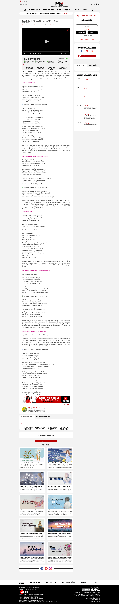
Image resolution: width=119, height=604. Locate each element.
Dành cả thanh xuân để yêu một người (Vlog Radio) (32, 510)
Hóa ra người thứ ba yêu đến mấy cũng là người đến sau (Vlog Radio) (32, 486)
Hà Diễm (86, 79)
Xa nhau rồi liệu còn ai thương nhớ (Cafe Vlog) (60, 533)
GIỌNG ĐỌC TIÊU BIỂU (87, 75)
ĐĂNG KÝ (92, 32)
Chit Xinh (86, 114)
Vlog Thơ (64, 13)
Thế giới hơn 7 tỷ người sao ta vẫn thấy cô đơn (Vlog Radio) (32, 533)
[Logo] (65, 30)
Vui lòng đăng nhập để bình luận (46, 441)
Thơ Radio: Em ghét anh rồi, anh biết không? (52, 428)
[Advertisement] (46, 575)
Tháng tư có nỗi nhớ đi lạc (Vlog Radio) (52, 68)
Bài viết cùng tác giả (43, 416)
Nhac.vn (97, 601)
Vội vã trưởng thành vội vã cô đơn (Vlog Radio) (60, 486)
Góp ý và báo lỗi (96, 599)
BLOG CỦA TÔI (48, 10)
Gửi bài (93, 4)
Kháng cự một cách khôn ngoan (29, 68)
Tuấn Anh (54, 24)
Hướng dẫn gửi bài (88, 16)
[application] (46, 41)
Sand (85, 88)
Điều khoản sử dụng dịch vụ (93, 598)
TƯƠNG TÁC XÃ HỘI (87, 47)
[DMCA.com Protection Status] (86, 589)
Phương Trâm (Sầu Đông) (33, 24)
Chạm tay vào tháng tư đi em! (40, 68)
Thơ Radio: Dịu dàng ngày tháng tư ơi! (40, 428)
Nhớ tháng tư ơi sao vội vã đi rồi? (63, 68)
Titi (85, 97)
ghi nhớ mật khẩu (88, 35)
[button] (46, 41)
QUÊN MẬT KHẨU (87, 37)
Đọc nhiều (93, 65)
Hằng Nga (49, 24)
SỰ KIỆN (76, 10)
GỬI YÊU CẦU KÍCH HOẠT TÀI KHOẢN (87, 39)
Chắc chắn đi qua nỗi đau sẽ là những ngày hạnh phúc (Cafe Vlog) (60, 463)
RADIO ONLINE (34, 10)
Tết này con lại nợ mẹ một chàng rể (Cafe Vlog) (60, 557)
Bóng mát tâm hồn (55, 13)
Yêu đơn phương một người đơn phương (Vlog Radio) (60, 510)
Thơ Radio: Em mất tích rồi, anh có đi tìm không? (28, 428)
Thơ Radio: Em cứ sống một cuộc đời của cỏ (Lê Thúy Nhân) (64, 428)
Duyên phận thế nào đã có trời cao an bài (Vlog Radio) (32, 557)
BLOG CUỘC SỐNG (63, 10)
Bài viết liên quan (27, 416)
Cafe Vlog (28, 13)
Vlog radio (35, 13)
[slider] (46, 51)
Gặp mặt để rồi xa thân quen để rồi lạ (31, 463)
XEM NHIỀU (80, 65)
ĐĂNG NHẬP (81, 32)
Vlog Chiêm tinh (44, 13)
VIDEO (85, 10)
